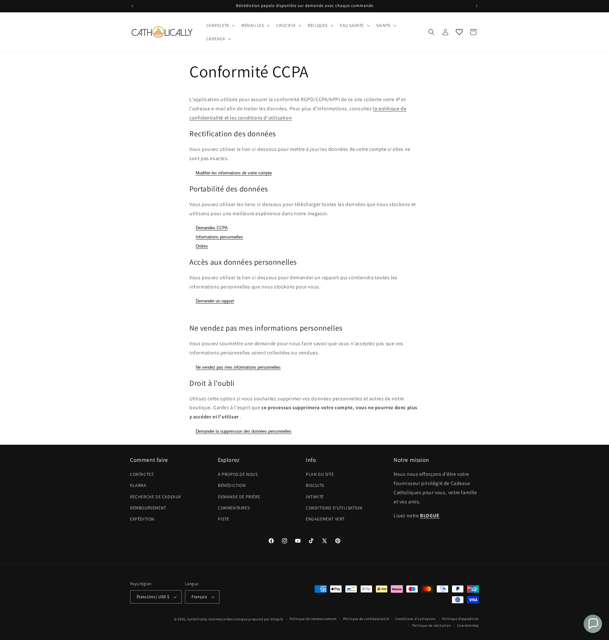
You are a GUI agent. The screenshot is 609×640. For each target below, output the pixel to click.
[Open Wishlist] (459, 32)
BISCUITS (315, 485)
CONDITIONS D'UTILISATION (334, 508)
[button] (220, 25)
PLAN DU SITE (320, 474)
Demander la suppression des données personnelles (243, 431)
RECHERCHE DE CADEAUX (155, 497)
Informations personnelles (219, 237)
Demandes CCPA (212, 227)
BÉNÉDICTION (232, 485)
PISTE (223, 519)
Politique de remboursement (313, 619)
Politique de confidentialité (366, 619)
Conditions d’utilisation (415, 619)
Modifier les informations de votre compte (234, 173)
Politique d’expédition (460, 619)
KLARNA (138, 485)
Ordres (202, 246)
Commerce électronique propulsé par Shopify (245, 619)
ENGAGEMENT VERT (325, 519)
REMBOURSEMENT (148, 508)
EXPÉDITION (142, 519)
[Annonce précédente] (132, 6)
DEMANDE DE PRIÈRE (239, 497)
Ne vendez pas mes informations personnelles (238, 367)
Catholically (197, 619)
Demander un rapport (215, 301)
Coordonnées (468, 625)
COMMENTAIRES (234, 508)
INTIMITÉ (315, 497)
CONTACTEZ (142, 474)
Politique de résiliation (431, 625)
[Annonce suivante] (477, 6)
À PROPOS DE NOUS (238, 474)
